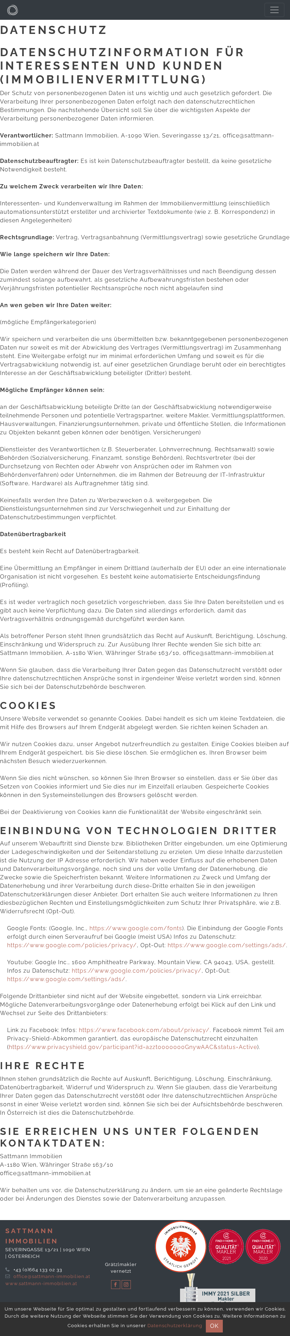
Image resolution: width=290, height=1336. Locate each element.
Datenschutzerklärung (174, 1325)
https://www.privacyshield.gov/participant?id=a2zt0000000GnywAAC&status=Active (133, 1047)
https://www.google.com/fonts (135, 928)
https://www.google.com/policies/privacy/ (72, 945)
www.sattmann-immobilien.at (41, 1283)
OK (214, 1326)
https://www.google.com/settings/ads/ (227, 945)
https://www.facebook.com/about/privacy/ (144, 1030)
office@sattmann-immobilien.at (51, 1276)
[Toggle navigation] (274, 10)
